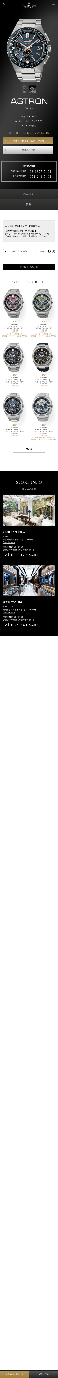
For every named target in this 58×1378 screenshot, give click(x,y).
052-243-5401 (40, 176)
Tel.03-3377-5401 (20, 554)
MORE (29, 449)
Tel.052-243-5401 (20, 625)
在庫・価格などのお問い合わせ (28, 140)
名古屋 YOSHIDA (19, 176)
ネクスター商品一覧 (29, 267)
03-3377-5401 (40, 171)
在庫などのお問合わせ (14, 1374)
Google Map (9, 542)
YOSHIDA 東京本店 (18, 171)
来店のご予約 (28, 150)
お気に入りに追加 (19, 251)
